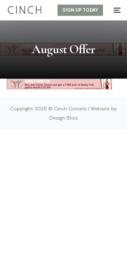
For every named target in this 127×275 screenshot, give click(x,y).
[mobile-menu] (115, 10)
